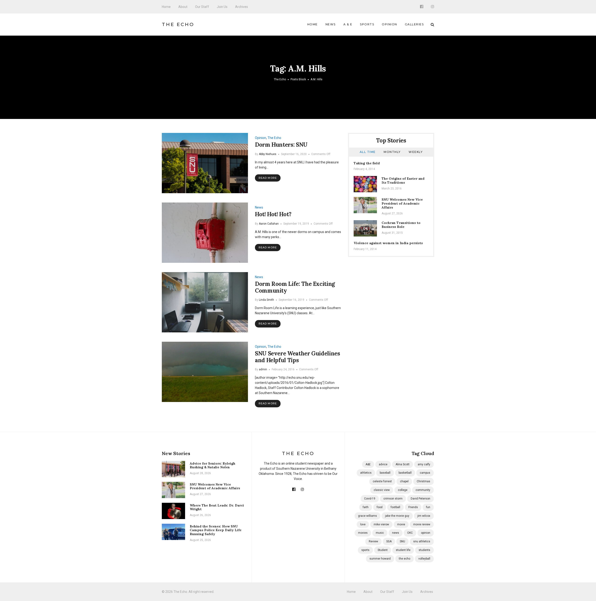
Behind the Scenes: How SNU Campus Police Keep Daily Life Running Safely (215, 530)
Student (383, 550)
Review (373, 541)
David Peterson (420, 498)
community (423, 490)
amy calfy (424, 464)
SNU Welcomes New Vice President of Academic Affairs (402, 203)
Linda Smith (266, 299)
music (380, 532)
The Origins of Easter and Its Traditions (403, 180)
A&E (368, 464)
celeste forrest (382, 481)
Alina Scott (403, 464)
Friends (413, 507)
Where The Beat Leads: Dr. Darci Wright (217, 507)
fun (428, 507)
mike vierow (381, 524)
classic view (382, 490)
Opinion (389, 24)
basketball (405, 472)
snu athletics (421, 541)
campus (425, 472)
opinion (425, 532)
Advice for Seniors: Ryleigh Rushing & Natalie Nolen (212, 465)
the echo (404, 558)
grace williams (367, 515)
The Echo (178, 24)
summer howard (380, 558)
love (363, 524)
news (395, 532)
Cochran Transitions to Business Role (401, 225)
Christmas (423, 481)
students (424, 550)
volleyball (424, 558)
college (402, 490)
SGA (389, 541)
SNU (402, 541)
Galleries (414, 24)
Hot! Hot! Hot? (273, 214)
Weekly (416, 152)
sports (365, 550)
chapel (404, 481)
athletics (366, 472)
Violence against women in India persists (388, 243)
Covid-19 (369, 498)
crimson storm (393, 498)
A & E (347, 24)
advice (383, 464)
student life (403, 550)
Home (166, 7)
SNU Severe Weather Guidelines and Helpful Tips (297, 357)
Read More (268, 177)
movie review (421, 524)
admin (263, 369)
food (380, 507)
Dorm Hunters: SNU (281, 144)
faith (366, 507)
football (395, 507)
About (182, 7)
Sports (367, 24)
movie (401, 524)
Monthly (392, 152)
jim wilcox (423, 515)
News (330, 24)
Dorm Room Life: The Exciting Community (295, 287)
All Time (368, 152)
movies (363, 532)
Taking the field (367, 163)
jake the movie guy (397, 515)
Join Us (222, 7)
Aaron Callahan (269, 223)
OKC (410, 532)
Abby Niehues (267, 154)
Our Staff (202, 7)
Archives (241, 7)
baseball (385, 472)
